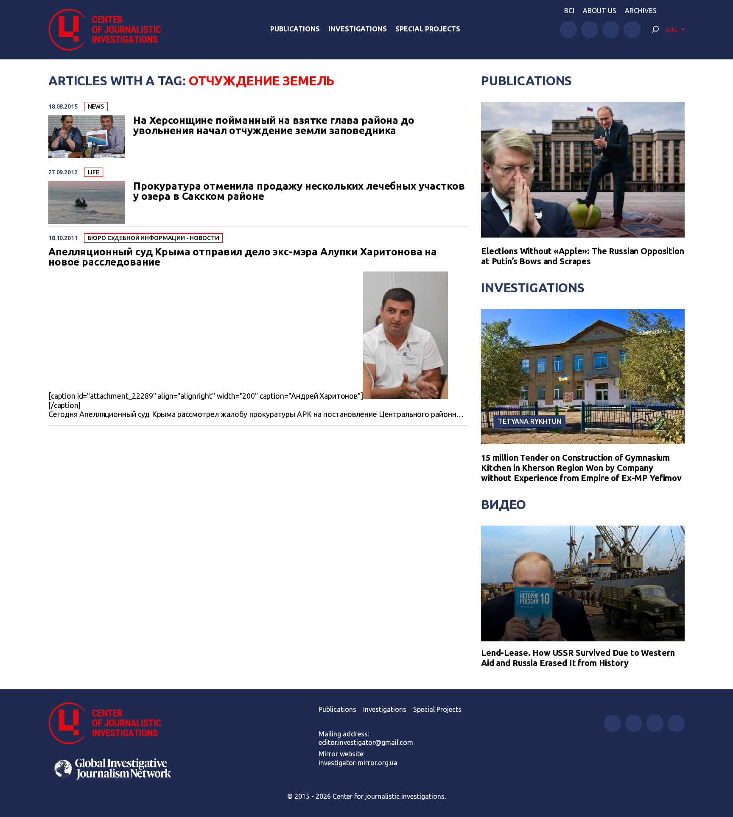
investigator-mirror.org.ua (358, 763)
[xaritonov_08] (405, 396)
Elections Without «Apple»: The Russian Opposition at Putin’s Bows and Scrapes (582, 256)
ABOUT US (599, 10)
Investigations (357, 29)
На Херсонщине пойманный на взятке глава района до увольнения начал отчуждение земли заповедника (273, 125)
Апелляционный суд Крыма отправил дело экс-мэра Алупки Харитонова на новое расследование (242, 257)
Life (93, 172)
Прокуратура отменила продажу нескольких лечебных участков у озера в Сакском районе (298, 191)
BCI (569, 10)
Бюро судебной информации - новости (153, 238)
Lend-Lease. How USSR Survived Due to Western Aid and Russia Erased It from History (577, 658)
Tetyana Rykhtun (529, 421)
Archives (641, 10)
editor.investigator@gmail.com (366, 742)
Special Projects (427, 29)
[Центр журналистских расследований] (109, 29)
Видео (503, 504)
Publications (295, 29)
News (96, 106)
